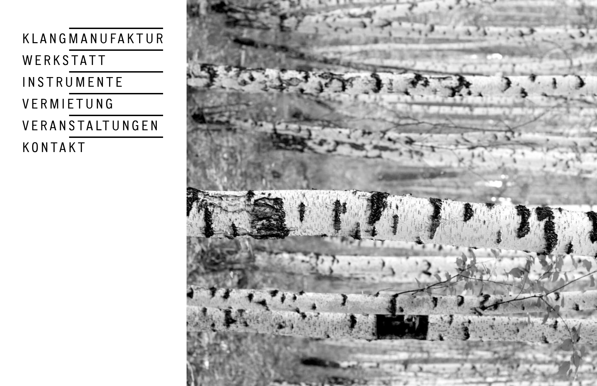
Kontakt (54, 147)
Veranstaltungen (91, 125)
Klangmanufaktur (93, 38)
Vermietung (68, 104)
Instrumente (73, 82)
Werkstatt (64, 60)
